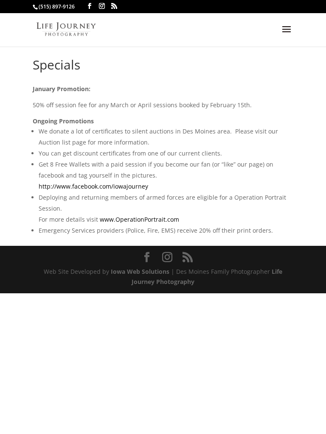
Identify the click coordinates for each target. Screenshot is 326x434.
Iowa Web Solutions (140, 271)
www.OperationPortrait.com (139, 219)
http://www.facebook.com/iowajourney (93, 186)
